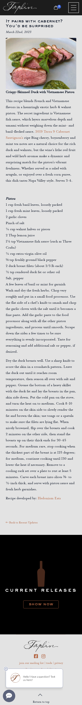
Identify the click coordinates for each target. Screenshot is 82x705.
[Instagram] (44, 657)
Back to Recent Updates (23, 522)
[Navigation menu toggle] (73, 7)
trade (49, 663)
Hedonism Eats (50, 498)
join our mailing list (31, 663)
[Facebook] (37, 657)
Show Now (41, 604)
